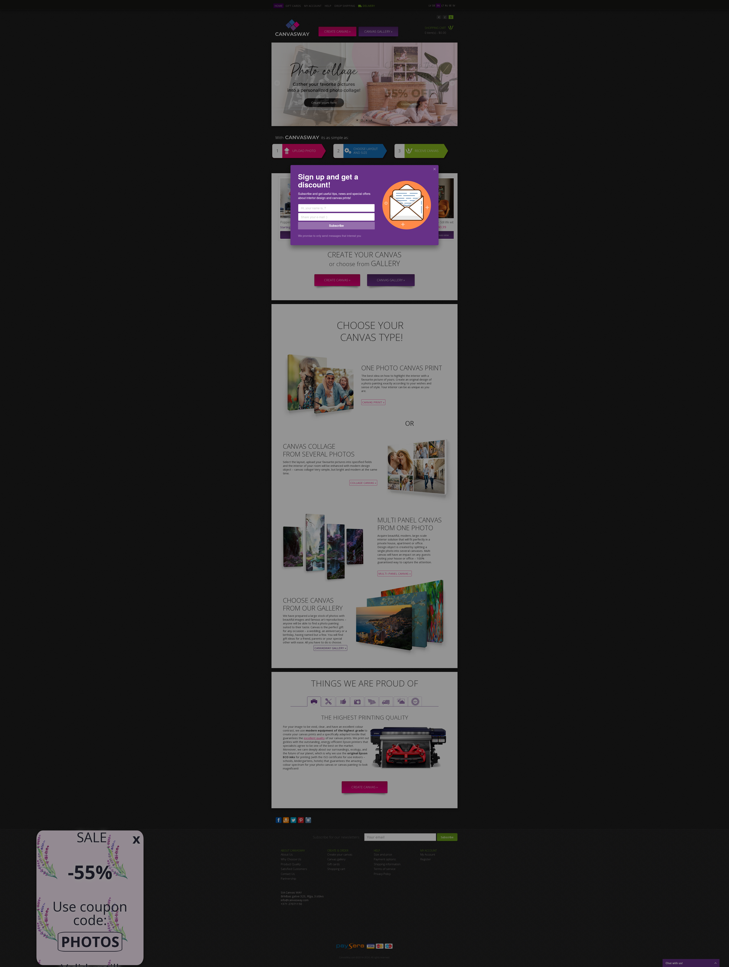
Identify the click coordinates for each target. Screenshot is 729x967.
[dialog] (364, 205)
